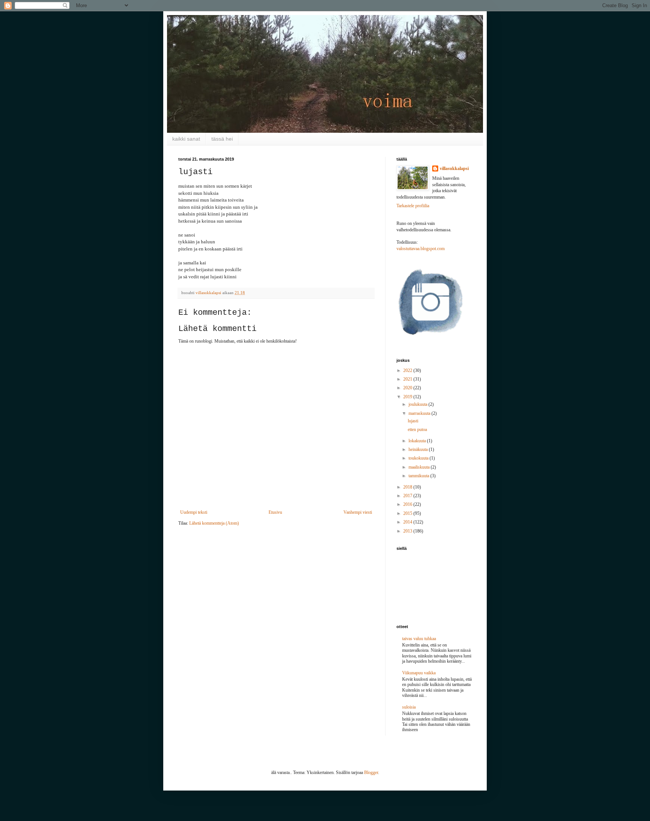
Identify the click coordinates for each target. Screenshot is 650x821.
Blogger (371, 772)
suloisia (409, 707)
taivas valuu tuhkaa (419, 638)
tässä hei (222, 139)
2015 (408, 513)
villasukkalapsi (454, 168)
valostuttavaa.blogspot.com (420, 248)
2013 (408, 531)
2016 (408, 504)
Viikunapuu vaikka (419, 672)
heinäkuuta (419, 449)
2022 (408, 370)
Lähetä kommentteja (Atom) (214, 523)
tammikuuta (419, 475)
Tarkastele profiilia (412, 205)
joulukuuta (418, 404)
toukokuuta (419, 458)
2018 (408, 487)
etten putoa (417, 429)
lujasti (413, 420)
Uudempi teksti (193, 512)
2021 (408, 379)
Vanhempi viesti (357, 512)
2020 (408, 387)
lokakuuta (418, 440)
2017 (408, 495)
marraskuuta (420, 413)
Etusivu (275, 512)
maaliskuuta (420, 467)
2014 (408, 522)
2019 (408, 396)
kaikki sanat (186, 139)
